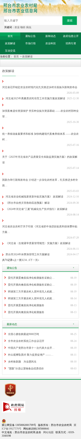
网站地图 (48, 432)
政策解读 (27, 56)
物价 (22, 27)
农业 (17, 27)
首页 (16, 56)
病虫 (28, 27)
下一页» (34, 260)
